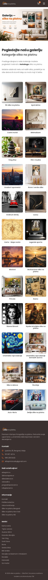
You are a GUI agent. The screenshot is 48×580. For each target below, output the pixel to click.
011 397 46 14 (10, 454)
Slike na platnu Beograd (11, 508)
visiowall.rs (6, 482)
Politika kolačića (8, 502)
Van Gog (5, 538)
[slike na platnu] (9, 3)
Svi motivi (5, 563)
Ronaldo (5, 557)
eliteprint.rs (6, 472)
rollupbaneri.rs (7, 488)
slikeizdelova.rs (7, 479)
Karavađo (5, 560)
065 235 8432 (10, 458)
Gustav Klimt (7, 532)
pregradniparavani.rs (10, 485)
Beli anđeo (6, 551)
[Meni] (44, 3)
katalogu (24, 64)
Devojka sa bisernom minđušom (14, 554)
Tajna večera (7, 529)
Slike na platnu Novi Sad (11, 512)
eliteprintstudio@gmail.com (16, 461)
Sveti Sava (6, 541)
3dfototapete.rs (8, 475)
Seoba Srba (6, 548)
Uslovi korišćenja (8, 505)
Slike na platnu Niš (9, 515)
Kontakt (5, 499)
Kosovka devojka (8, 535)
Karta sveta (6, 526)
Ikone (4, 544)
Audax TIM (30, 576)
